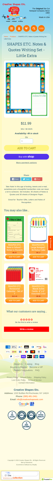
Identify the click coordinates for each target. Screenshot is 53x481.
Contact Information (27, 383)
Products (13, 36)
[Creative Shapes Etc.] (14, 13)
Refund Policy (26, 377)
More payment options (26, 163)
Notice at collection (13, 477)
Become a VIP (36, 367)
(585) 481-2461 (30, 396)
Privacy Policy (12, 377)
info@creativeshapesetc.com (30, 399)
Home (6, 36)
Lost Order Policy (19, 380)
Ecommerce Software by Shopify (26, 464)
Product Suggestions (23, 370)
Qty (26, 137)
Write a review (26, 329)
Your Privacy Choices (23, 473)
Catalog (28, 364)
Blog (37, 364)
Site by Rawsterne (26, 462)
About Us (18, 364)
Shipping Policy (40, 377)
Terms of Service (35, 380)
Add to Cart (14, 257)
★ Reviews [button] (51, 243)
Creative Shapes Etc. (25, 460)
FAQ (37, 370)
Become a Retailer (18, 367)
